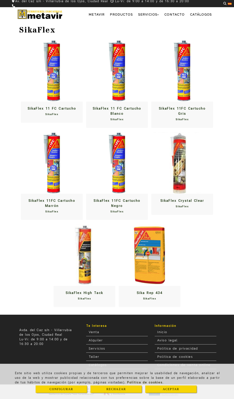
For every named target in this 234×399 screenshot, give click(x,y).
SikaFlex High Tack (84, 293)
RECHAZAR (116, 389)
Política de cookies (145, 382)
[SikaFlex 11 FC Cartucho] (51, 71)
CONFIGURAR (61, 389)
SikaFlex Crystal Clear (182, 201)
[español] (230, 3)
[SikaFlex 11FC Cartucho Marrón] (51, 163)
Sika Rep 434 (149, 293)
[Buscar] (225, 3)
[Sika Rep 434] (149, 255)
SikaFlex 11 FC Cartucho (52, 108)
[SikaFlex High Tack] (84, 255)
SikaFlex (51, 114)
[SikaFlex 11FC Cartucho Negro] (117, 163)
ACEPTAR (171, 389)
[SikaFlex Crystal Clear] (182, 163)
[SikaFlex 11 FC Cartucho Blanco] (117, 71)
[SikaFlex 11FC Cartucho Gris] (182, 71)
